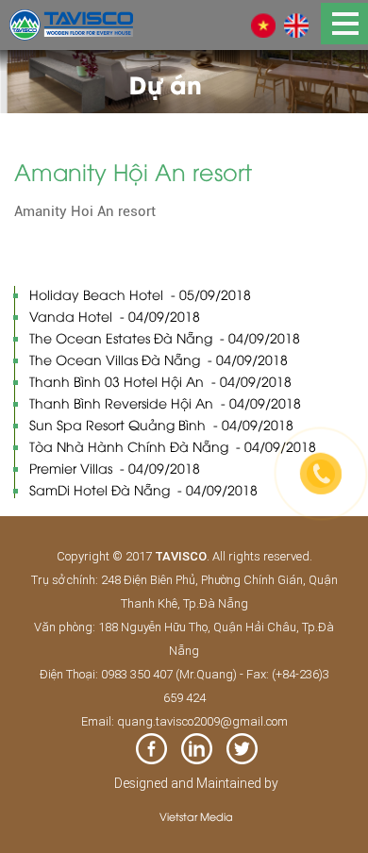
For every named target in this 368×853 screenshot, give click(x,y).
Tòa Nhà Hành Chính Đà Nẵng (172, 446)
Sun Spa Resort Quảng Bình (161, 424)
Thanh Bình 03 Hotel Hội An (160, 381)
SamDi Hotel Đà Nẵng (143, 489)
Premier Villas (114, 468)
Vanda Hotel (114, 316)
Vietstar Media (196, 816)
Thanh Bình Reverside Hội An (165, 402)
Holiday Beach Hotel (140, 294)
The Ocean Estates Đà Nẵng (164, 337)
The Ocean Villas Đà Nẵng (158, 359)
